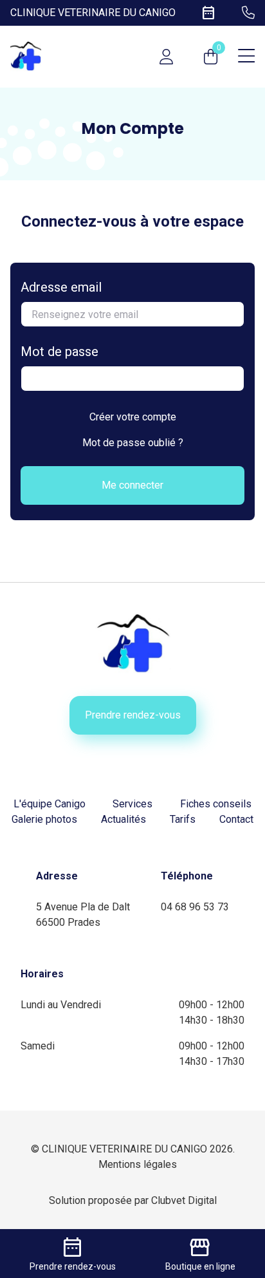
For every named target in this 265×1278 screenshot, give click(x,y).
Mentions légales (137, 1164)
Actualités (123, 819)
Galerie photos (44, 819)
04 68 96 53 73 (195, 907)
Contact (236, 819)
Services (132, 804)
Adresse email (61, 287)
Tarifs (183, 819)
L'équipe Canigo (50, 804)
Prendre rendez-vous (133, 715)
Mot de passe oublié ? (132, 443)
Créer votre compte (132, 417)
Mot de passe (59, 351)
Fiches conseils (215, 804)
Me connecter (132, 485)
